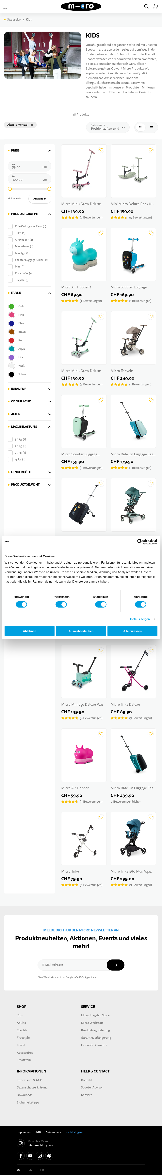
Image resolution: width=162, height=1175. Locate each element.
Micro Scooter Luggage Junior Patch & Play (129, 288)
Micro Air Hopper (75, 788)
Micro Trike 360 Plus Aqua (131, 871)
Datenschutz (53, 1132)
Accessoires (25, 1053)
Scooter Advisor (92, 1087)
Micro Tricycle (122, 370)
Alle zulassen (132, 631)
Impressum (24, 1132)
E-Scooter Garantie (94, 1045)
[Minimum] (10, 189)
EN (30, 1170)
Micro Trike (70, 871)
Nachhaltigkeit (74, 1132)
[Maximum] (49, 189)
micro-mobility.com (40, 1145)
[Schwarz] (29, 374)
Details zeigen (140, 619)
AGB (38, 1132)
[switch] (61, 604)
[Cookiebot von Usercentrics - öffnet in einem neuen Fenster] (140, 542)
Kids (20, 1015)
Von (13, 164)
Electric (22, 1030)
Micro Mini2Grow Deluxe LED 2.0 (81, 204)
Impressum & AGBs (30, 1080)
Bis (13, 176)
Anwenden (39, 199)
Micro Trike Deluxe (125, 704)
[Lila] (29, 357)
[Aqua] (29, 349)
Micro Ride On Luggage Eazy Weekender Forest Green (133, 788)
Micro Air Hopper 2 (76, 287)
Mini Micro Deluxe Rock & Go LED (131, 204)
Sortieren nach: (99, 125)
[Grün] (29, 306)
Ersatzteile (24, 1060)
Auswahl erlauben (81, 631)
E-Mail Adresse (52, 965)
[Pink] (29, 315)
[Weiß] (29, 365)
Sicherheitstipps (28, 1102)
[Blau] (29, 323)
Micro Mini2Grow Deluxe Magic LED (81, 371)
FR (42, 1170)
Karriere (86, 1095)
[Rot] (29, 340)
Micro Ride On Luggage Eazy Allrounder (133, 455)
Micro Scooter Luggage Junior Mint (79, 455)
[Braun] (29, 332)
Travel (21, 1045)
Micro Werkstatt (92, 1023)
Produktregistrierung (95, 1030)
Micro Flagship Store (95, 1015)
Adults (21, 1023)
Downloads (24, 1095)
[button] (146, 6)
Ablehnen (29, 631)
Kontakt (86, 1080)
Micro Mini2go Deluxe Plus (82, 704)
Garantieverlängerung (96, 1038)
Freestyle (23, 1038)
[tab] (29, 150)
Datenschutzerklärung (32, 1087)
